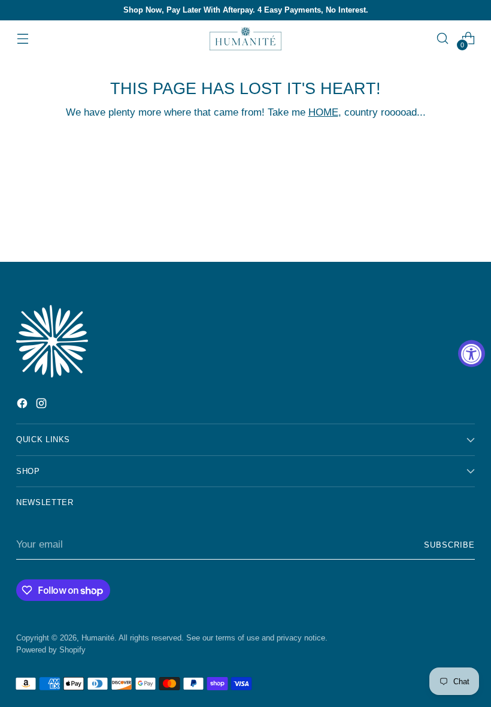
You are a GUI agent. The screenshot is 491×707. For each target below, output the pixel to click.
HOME (323, 112)
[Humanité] (245, 38)
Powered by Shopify (51, 649)
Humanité (97, 637)
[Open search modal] (443, 38)
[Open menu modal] (22, 38)
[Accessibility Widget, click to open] (471, 353)
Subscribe (449, 544)
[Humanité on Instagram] (42, 405)
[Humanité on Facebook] (23, 405)
